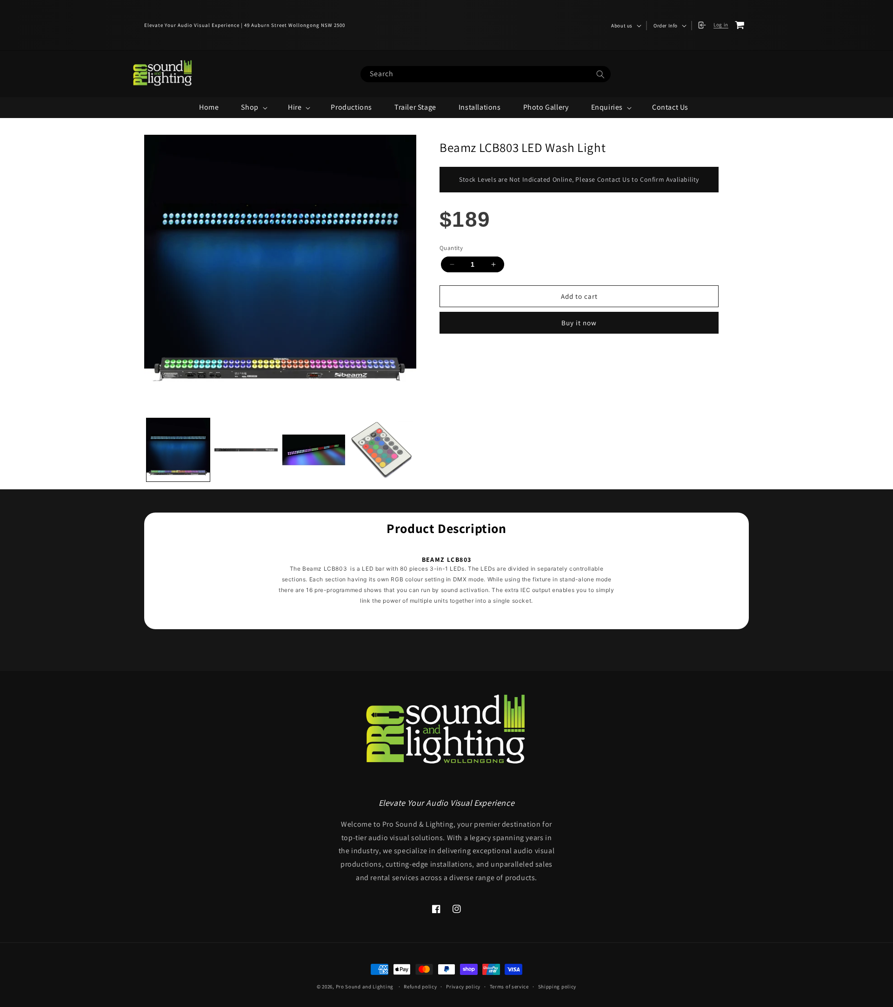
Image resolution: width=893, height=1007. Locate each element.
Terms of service (509, 986)
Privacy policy (463, 986)
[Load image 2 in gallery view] (246, 449)
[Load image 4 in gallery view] (381, 449)
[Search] (600, 74)
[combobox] (485, 74)
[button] (625, 25)
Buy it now (579, 322)
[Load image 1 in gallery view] (178, 449)
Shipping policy (557, 986)
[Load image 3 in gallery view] (314, 449)
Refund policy (420, 986)
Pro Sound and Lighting (364, 986)
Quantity (451, 248)
